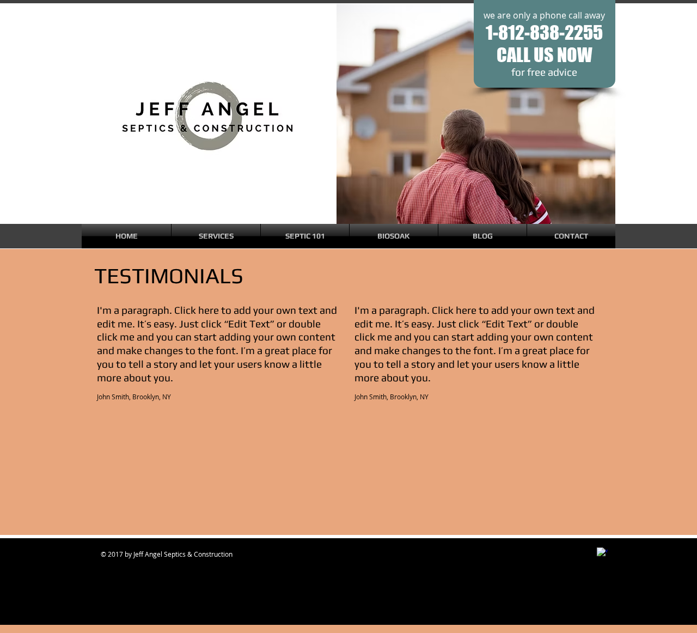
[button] (216, 236)
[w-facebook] (602, 552)
